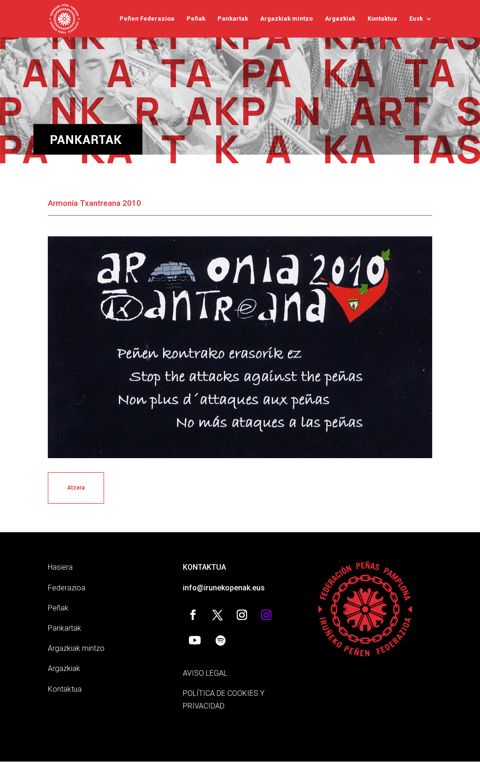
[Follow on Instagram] (242, 614)
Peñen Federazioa (147, 18)
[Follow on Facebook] (193, 614)
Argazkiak (340, 18)
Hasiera (60, 567)
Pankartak (233, 18)
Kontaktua (382, 18)
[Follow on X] (217, 614)
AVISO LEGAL (205, 673)
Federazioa (66, 587)
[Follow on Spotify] (220, 640)
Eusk (416, 18)
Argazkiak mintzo (286, 18)
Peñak (196, 18)
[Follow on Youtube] (194, 640)
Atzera (76, 487)
